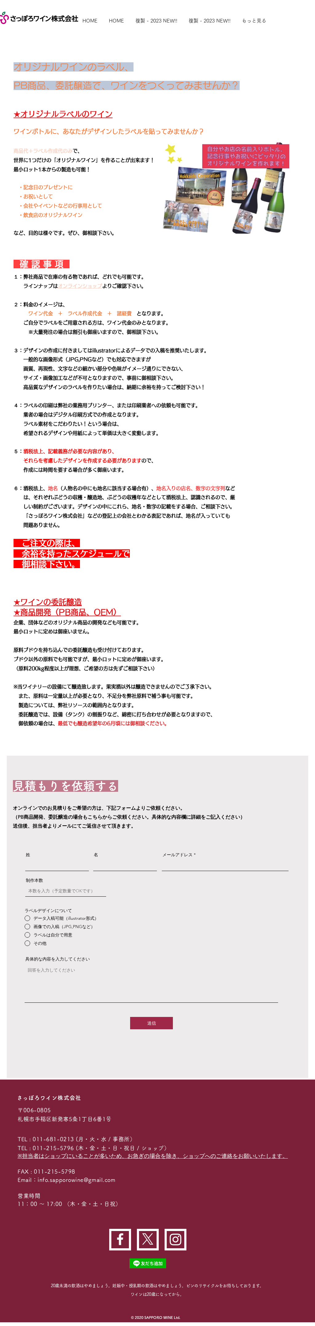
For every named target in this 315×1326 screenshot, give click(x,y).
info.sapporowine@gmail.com (76, 1180)
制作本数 (34, 880)
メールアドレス (177, 855)
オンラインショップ (80, 285)
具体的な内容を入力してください (57, 959)
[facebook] (120, 1239)
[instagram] (175, 1239)
